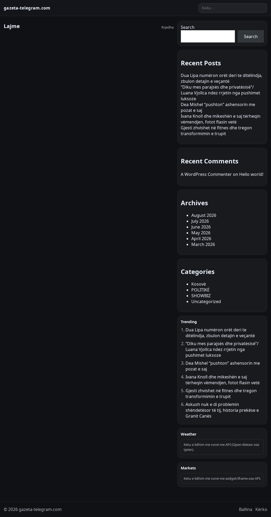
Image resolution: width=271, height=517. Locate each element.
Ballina (245, 509)
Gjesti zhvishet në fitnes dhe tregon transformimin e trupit (216, 130)
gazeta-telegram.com (27, 8)
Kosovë (198, 284)
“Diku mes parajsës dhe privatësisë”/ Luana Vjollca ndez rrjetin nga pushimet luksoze (220, 93)
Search (188, 27)
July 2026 (200, 221)
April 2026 (201, 238)
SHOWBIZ (201, 296)
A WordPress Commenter (206, 174)
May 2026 (200, 233)
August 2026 (203, 215)
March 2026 (203, 244)
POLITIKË (200, 290)
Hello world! (251, 174)
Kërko (261, 509)
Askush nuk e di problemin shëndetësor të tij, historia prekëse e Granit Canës (222, 410)
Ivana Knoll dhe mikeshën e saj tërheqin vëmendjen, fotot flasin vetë (220, 119)
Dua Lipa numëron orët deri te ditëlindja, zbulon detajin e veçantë (221, 78)
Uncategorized (206, 301)
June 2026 (201, 227)
